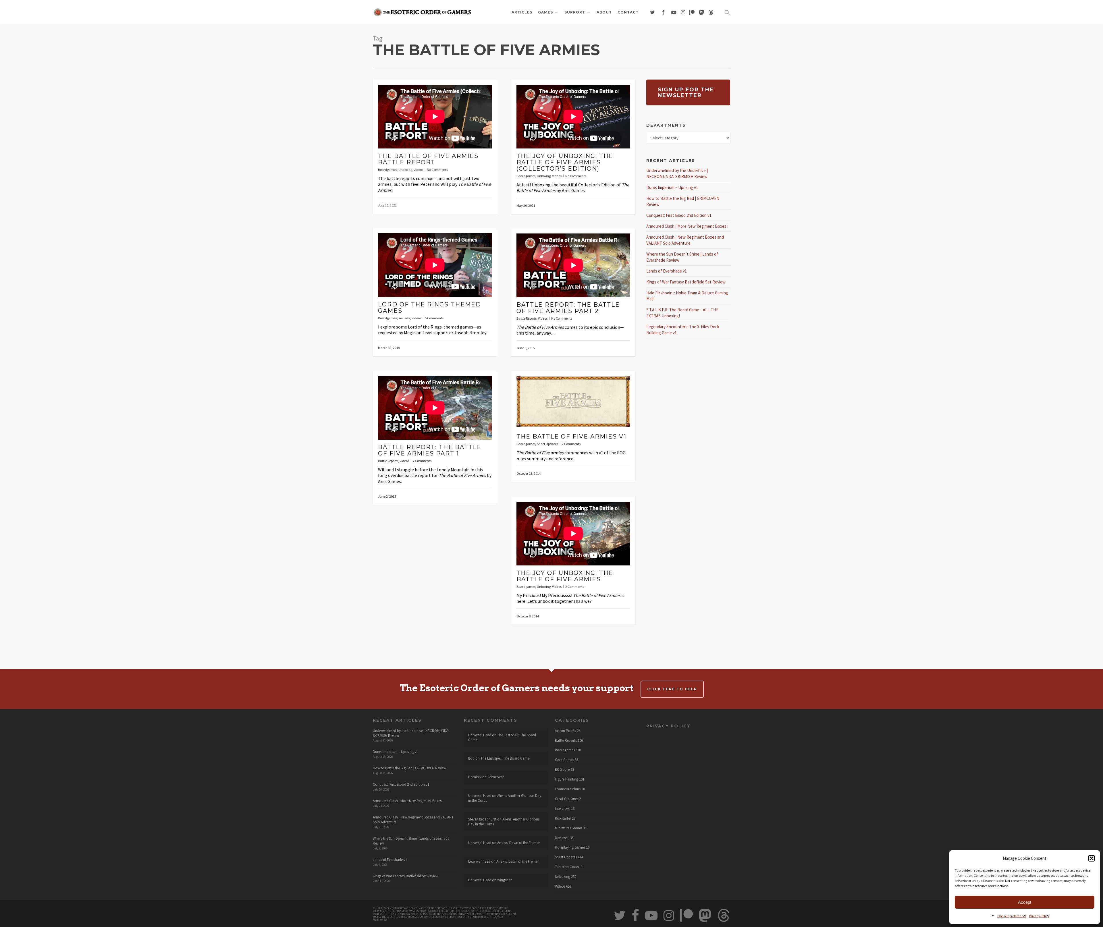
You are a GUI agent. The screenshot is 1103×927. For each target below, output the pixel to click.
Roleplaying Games (570, 847)
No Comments (437, 169)
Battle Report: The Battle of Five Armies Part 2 (568, 307)
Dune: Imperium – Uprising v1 (672, 187)
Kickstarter (563, 818)
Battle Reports (526, 318)
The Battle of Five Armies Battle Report (428, 159)
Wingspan (504, 880)
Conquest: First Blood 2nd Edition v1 (678, 215)
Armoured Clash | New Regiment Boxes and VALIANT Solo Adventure (413, 819)
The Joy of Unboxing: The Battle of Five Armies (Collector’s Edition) (564, 162)
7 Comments (422, 461)
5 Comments (434, 318)
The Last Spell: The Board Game (502, 737)
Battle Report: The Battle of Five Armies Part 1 (429, 450)
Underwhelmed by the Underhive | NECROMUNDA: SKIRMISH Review (411, 733)
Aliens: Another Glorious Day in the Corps (504, 798)
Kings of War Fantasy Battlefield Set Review (686, 282)
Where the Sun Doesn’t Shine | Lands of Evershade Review (411, 841)
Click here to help (672, 689)
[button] (1091, 858)
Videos (418, 169)
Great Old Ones (566, 799)
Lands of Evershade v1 (666, 271)
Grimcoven (495, 777)
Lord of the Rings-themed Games (429, 307)
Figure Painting (566, 779)
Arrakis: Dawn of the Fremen (518, 842)
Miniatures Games (568, 828)
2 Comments (571, 444)
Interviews (562, 808)
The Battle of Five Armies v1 (571, 436)
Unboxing (405, 169)
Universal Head (479, 735)
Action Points (565, 731)
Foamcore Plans (568, 789)
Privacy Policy (1039, 916)
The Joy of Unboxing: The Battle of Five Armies (564, 576)
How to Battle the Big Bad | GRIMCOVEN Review (409, 768)
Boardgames (387, 169)
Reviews (404, 318)
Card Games (564, 760)
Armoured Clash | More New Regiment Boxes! (687, 226)
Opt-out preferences (1011, 916)
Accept (1024, 902)
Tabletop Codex (567, 867)
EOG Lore (562, 769)
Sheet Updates (547, 444)
